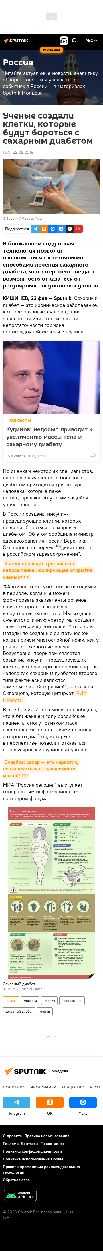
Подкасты (18, 420)
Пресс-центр (53, 1143)
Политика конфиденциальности (32, 1151)
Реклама (11, 1143)
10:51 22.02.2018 (18, 152)
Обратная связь (17, 1179)
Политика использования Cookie (33, 1159)
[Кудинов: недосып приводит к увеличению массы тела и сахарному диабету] (51, 377)
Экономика (43, 1087)
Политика (14, 1087)
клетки (44, 1011)
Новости (30, 1000)
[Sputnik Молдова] (17, 42)
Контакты (29, 1143)
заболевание (72, 1000)
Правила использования (46, 1135)
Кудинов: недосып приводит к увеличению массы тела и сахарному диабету (49, 436)
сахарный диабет (19, 1011)
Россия (11, 1000)
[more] (93, 455)
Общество (73, 1087)
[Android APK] (20, 1196)
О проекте (12, 1135)
